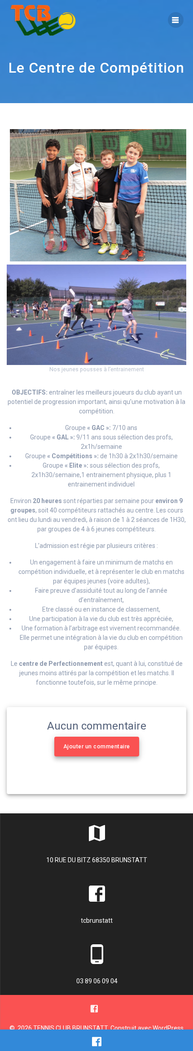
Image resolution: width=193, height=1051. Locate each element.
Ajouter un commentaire (96, 746)
